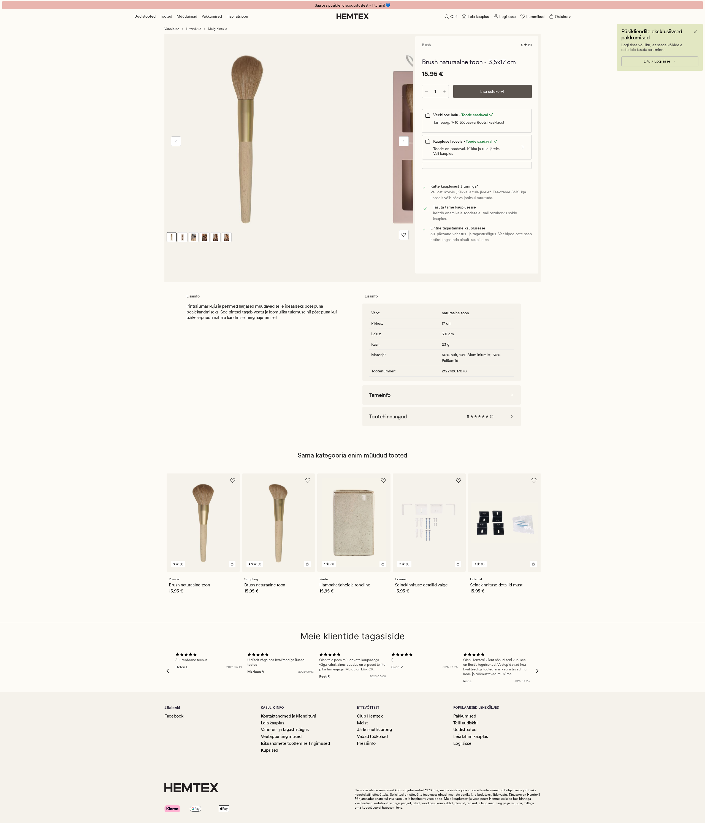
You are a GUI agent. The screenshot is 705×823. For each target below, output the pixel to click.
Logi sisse (462, 743)
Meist (362, 722)
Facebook (173, 716)
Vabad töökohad (372, 736)
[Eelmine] (176, 141)
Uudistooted (145, 16)
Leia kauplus (272, 722)
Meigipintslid (217, 29)
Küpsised (269, 750)
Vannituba (171, 29)
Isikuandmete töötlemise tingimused (295, 743)
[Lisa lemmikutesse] (404, 235)
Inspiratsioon (237, 16)
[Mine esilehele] (353, 16)
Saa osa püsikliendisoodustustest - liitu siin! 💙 (352, 5)
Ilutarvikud (193, 29)
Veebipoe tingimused (281, 736)
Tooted (166, 16)
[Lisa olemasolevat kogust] (444, 91)
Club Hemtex (370, 716)
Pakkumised (212, 16)
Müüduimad (187, 16)
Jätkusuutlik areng (374, 729)
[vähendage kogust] (426, 91)
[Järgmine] (404, 141)
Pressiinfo (366, 743)
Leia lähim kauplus (470, 736)
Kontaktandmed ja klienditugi (288, 716)
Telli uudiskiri (465, 722)
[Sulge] (695, 31)
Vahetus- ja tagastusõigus (285, 729)
